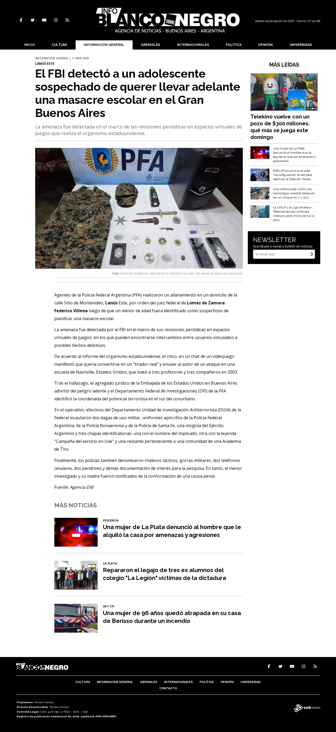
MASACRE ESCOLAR (213, 273)
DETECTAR (126, 273)
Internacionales (193, 45)
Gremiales (150, 45)
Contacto (168, 688)
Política (234, 45)
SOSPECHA (141, 273)
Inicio (29, 45)
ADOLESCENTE (158, 273)
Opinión (265, 45)
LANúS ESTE (235, 273)
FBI (198, 273)
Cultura (59, 45)
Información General (104, 45)
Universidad (301, 45)
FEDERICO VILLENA (182, 273)
